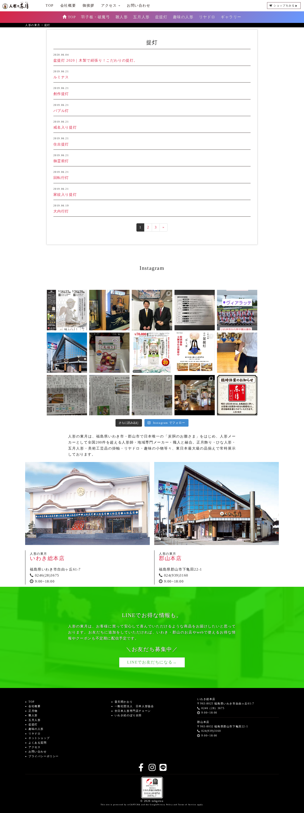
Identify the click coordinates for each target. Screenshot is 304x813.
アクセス (34, 747)
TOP (72, 17)
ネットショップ (39, 738)
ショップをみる (284, 5)
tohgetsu (158, 801)
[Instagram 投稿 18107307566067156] (194, 353)
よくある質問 (37, 742)
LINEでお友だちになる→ (152, 662)
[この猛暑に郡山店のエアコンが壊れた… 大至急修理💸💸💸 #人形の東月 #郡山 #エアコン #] (67, 353)
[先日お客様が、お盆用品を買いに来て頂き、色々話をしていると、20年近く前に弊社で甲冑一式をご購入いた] (109, 310)
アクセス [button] (109, 5)
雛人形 (122, 17)
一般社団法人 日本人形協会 (134, 706)
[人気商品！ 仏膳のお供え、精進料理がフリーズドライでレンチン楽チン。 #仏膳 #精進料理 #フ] (109, 353)
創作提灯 (61, 94)
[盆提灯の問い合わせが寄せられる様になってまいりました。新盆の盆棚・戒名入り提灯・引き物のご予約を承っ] (194, 395)
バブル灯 (61, 111)
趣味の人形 (183, 17)
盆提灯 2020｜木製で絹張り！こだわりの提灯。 (95, 60)
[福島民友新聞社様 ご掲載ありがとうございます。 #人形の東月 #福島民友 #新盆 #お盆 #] (109, 395)
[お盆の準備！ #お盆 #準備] (194, 310)
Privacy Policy (165, 805)
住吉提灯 (61, 144)
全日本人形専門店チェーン (133, 710)
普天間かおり (124, 701)
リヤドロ (207, 17)
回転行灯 (61, 178)
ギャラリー (231, 17)
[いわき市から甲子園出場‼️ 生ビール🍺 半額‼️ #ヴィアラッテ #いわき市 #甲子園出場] (237, 310)
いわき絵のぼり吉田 (128, 715)
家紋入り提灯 (65, 194)
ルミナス (61, 77)
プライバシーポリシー (43, 756)
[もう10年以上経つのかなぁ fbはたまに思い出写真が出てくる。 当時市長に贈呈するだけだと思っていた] (152, 310)
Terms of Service (187, 805)
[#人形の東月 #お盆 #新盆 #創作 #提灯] (237, 353)
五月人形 (141, 17)
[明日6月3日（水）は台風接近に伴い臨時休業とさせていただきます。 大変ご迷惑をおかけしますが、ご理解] (237, 395)
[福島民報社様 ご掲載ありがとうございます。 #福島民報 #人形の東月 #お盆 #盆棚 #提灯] (67, 395)
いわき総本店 (47, 558)
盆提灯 (161, 17)
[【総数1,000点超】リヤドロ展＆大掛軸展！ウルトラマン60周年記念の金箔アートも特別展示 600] (67, 310)
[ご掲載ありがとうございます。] (152, 395)
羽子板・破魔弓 (95, 17)
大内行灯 (61, 211)
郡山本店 (170, 558)
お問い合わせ (138, 5)
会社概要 (68, 5)
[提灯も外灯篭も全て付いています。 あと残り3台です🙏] (152, 353)
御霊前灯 (61, 161)
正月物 (33, 710)
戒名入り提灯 (65, 127)
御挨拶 (88, 5)
